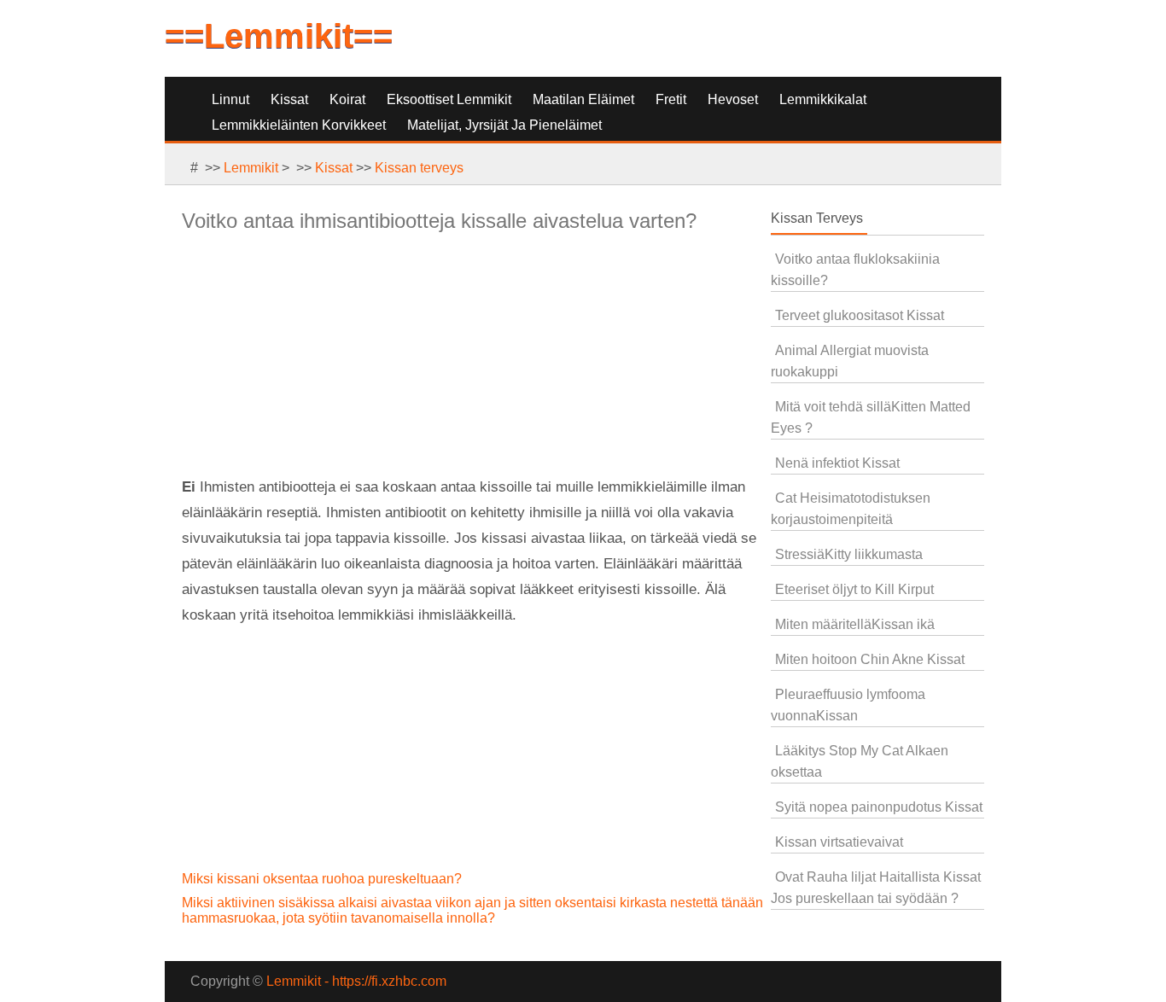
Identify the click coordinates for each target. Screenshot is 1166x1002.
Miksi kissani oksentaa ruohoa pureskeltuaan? (323, 878)
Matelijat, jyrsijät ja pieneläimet (504, 125)
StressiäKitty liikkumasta (849, 554)
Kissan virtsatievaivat (839, 842)
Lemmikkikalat (822, 99)
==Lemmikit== (279, 36)
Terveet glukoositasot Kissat (859, 315)
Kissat (289, 99)
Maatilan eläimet (583, 99)
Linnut (230, 99)
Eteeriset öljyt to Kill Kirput (854, 589)
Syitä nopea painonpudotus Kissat (878, 807)
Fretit (671, 99)
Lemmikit (251, 167)
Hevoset (733, 99)
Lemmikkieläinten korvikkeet (299, 125)
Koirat (347, 99)
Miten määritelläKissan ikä (855, 624)
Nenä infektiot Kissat (837, 463)
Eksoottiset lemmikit (449, 99)
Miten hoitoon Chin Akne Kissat (870, 659)
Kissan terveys (419, 167)
